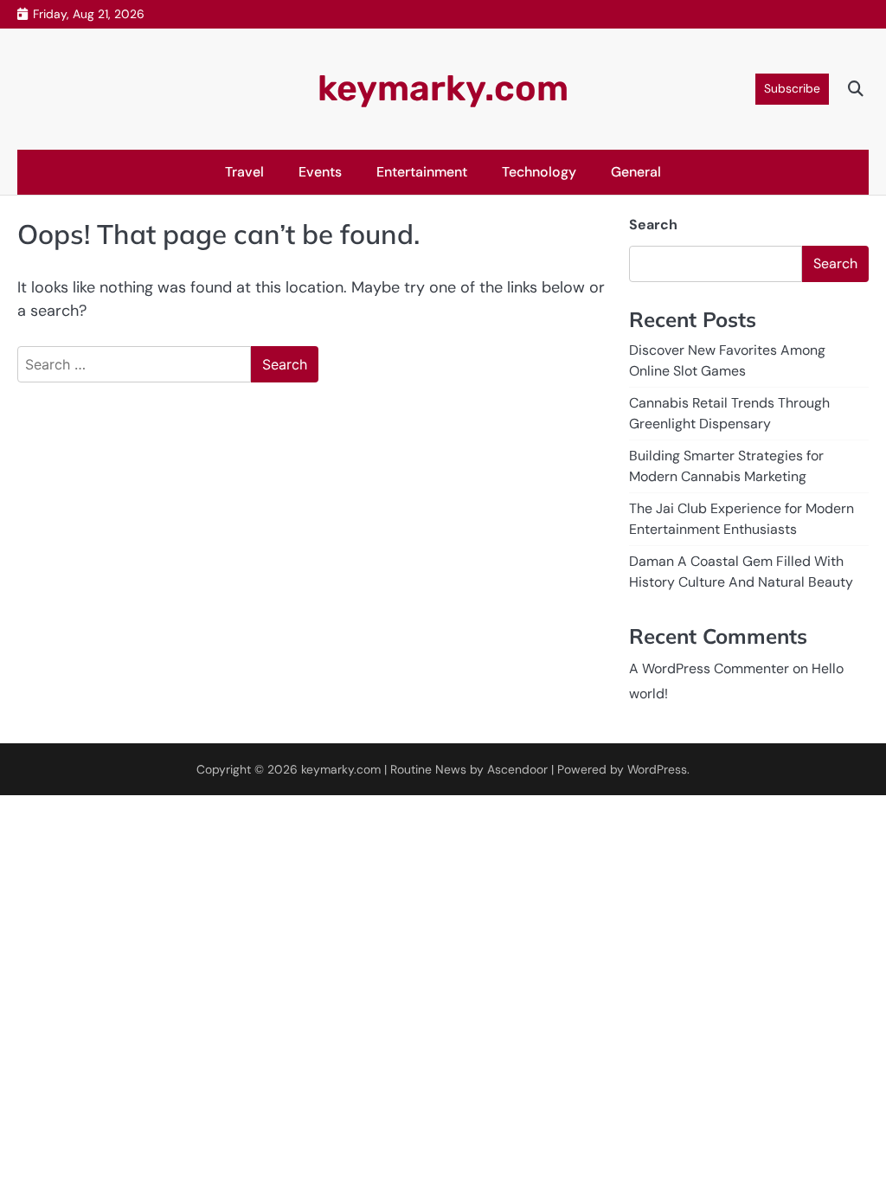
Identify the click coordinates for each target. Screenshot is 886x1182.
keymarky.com (443, 88)
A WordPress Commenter (709, 668)
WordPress (657, 769)
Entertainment (421, 172)
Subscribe (792, 88)
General (636, 172)
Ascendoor (517, 769)
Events (320, 172)
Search (653, 224)
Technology (539, 172)
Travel (244, 172)
